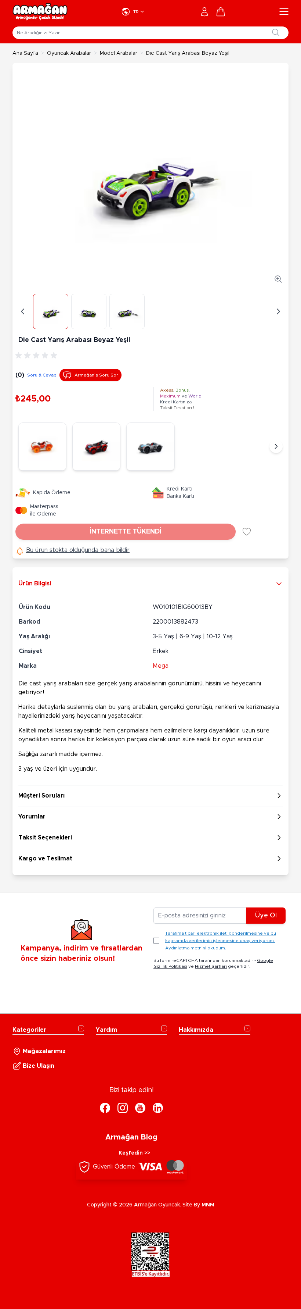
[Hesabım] (204, 12)
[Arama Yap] (275, 32)
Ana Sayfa (25, 53)
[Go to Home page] (40, 12)
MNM (208, 1205)
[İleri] (278, 311)
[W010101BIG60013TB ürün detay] (42, 446)
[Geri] (22, 311)
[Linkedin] (158, 1108)
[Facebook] (105, 1108)
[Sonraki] (276, 446)
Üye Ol (266, 915)
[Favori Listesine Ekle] (247, 532)
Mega (160, 666)
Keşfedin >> (134, 1153)
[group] (37, 355)
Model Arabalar (118, 53)
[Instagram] (122, 1108)
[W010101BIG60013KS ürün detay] (96, 446)
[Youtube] (140, 1108)
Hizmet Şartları (211, 966)
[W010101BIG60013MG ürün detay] (150, 446)
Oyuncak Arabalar (69, 53)
